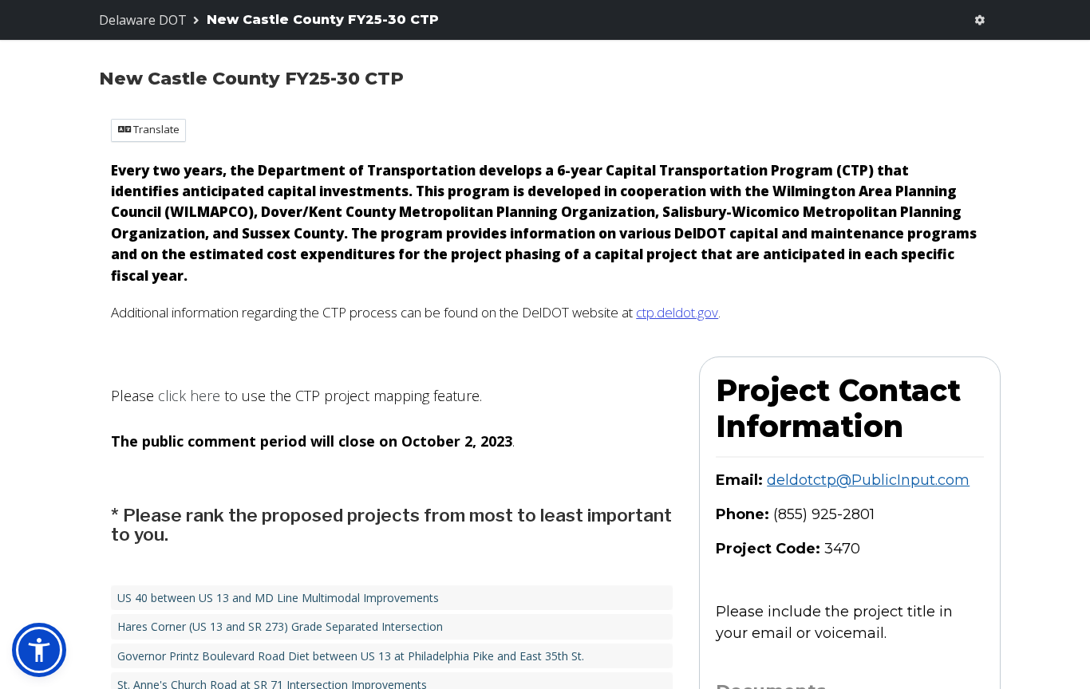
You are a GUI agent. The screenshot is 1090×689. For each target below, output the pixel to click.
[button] (39, 650)
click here (189, 395)
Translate (155, 129)
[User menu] (980, 20)
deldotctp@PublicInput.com (868, 480)
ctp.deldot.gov (677, 312)
